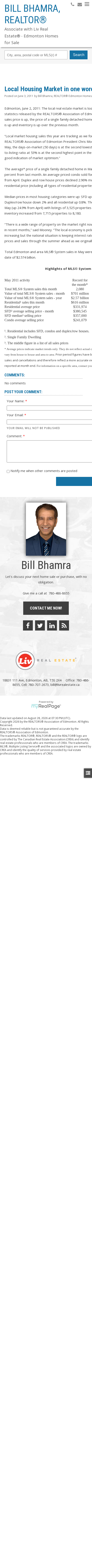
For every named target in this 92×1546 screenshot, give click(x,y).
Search (78, 55)
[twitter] (40, 625)
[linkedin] (52, 625)
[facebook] (28, 625)
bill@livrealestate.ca (64, 684)
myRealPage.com (46, 706)
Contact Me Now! (46, 608)
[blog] (64, 625)
